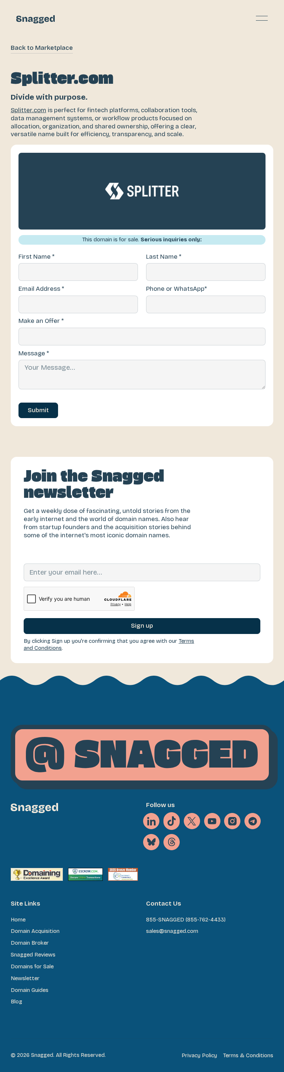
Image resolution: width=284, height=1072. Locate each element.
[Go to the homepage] (34, 808)
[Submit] (38, 410)
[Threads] (171, 842)
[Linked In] (151, 821)
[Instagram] (232, 821)
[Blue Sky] (151, 842)
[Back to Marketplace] (42, 48)
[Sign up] (142, 626)
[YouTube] (212, 821)
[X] (171, 821)
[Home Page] (35, 18)
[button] (262, 18)
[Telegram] (252, 821)
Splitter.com (28, 110)
